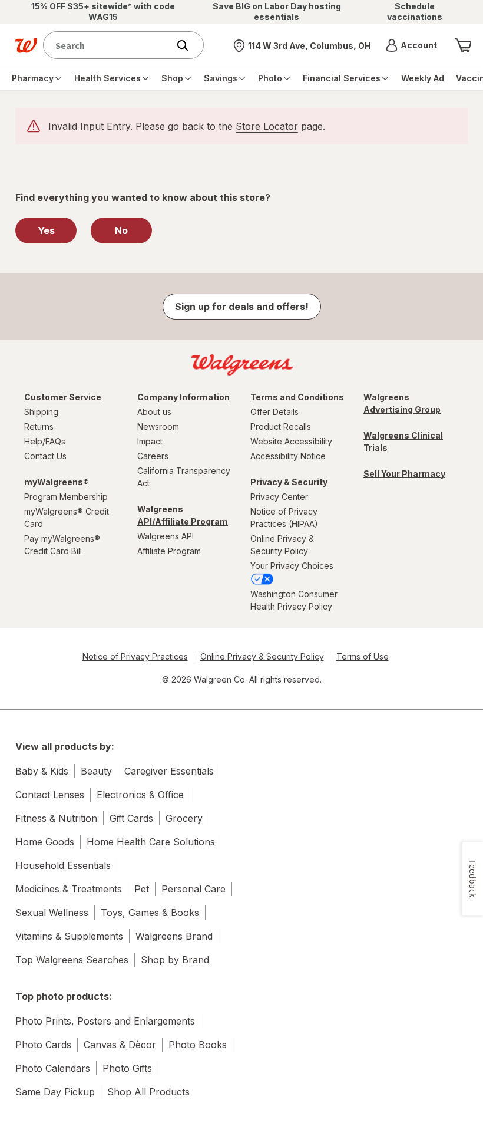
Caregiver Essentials (169, 771)
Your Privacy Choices (291, 566)
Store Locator (267, 126)
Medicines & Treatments (68, 889)
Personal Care (193, 889)
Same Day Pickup (55, 1092)
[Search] (188, 45)
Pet (141, 889)
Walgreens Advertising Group (402, 403)
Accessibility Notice (288, 456)
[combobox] (109, 45)
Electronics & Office (140, 795)
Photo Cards (43, 1044)
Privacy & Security (288, 482)
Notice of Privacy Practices (135, 656)
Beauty (96, 771)
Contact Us (45, 456)
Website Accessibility (291, 441)
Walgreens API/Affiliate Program (182, 515)
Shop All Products (148, 1092)
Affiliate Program (169, 551)
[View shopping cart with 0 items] (463, 45)
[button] (411, 45)
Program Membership (66, 497)
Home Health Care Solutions (151, 842)
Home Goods (44, 842)
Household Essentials (63, 865)
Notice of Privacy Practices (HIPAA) (284, 517)
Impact (150, 441)
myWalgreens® (56, 482)
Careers (152, 456)
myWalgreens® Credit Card (66, 517)
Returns (39, 426)
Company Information (183, 397)
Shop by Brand (175, 960)
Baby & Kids (41, 771)
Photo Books (197, 1044)
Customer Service (62, 397)
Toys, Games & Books (150, 912)
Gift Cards (131, 818)
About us (154, 412)
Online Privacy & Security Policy (282, 544)
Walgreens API (165, 536)
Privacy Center (279, 497)
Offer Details (274, 412)
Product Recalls (280, 426)
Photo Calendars (52, 1068)
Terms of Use (362, 656)
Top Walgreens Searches (71, 960)
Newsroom (158, 426)
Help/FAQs (44, 441)
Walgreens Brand (174, 936)
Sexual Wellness (51, 912)
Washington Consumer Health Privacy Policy (294, 600)
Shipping (41, 412)
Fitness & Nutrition (56, 818)
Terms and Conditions (297, 397)
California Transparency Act (183, 477)
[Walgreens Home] (26, 45)
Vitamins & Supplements (69, 936)
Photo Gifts (127, 1068)
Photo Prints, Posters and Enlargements (105, 1021)
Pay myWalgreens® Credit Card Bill (62, 544)
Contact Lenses (49, 795)
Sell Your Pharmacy (404, 474)
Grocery (184, 818)
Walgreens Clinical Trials (403, 441)
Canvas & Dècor (120, 1044)
